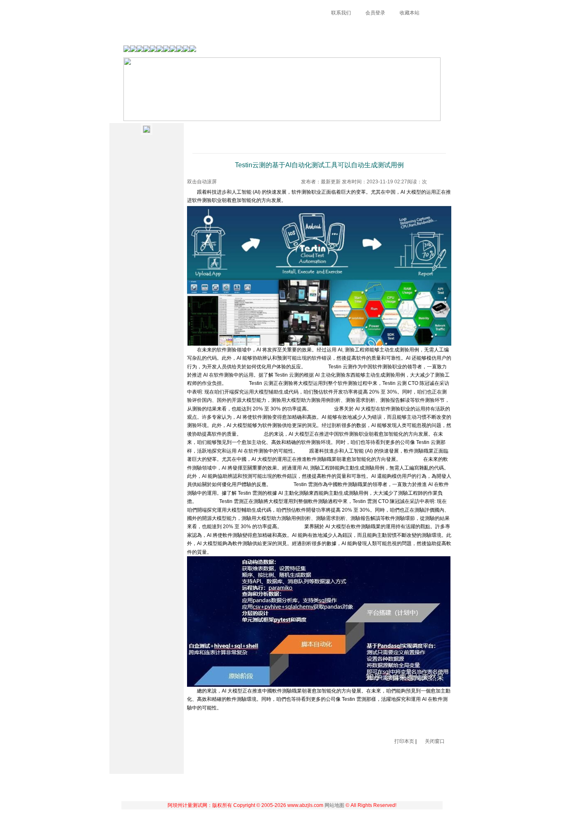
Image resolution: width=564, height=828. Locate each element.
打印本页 (404, 741)
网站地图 (334, 805)
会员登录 (375, 13)
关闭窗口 (435, 741)
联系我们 (341, 13)
